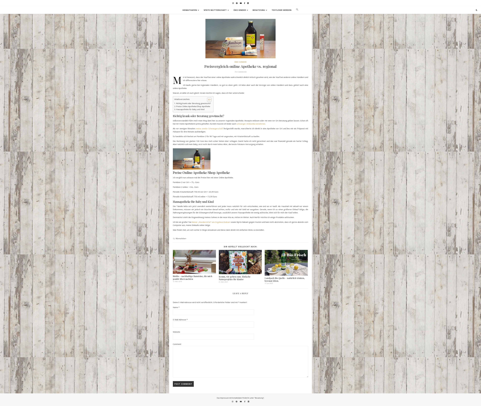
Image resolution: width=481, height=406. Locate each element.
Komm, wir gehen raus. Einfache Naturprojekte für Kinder (235, 278)
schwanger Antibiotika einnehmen (250, 123)
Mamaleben (181, 238)
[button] (296, 10)
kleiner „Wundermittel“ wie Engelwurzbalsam (211, 222)
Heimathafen (190, 10)
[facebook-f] (244, 3)
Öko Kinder (239, 10)
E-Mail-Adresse (180, 319)
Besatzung (259, 10)
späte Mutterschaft (215, 10)
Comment (177, 344)
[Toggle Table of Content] (208, 100)
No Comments (240, 71)
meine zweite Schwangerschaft (209, 128)
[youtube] (241, 3)
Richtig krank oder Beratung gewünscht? (193, 103)
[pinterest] (237, 3)
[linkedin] (248, 3)
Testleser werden (281, 10)
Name (176, 307)
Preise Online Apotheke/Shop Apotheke (193, 106)
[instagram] (233, 3)
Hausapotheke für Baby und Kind (190, 109)
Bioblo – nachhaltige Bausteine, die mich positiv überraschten (192, 277)
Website (176, 332)
